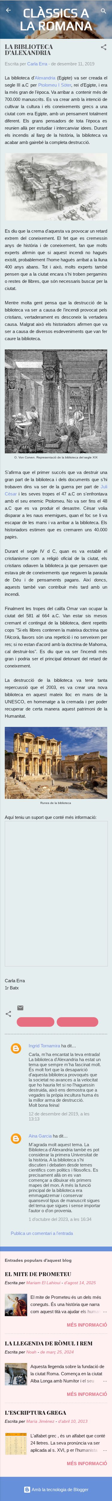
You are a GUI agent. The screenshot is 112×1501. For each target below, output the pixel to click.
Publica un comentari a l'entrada (42, 1233)
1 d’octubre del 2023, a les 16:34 (60, 1219)
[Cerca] (103, 12)
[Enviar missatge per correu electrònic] (20, 1009)
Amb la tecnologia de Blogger (59, 1489)
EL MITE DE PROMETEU (38, 1274)
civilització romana (77, 1021)
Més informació (87, 1324)
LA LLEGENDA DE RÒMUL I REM (49, 1343)
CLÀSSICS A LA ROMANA (56, 19)
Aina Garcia (40, 1135)
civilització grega (35, 1021)
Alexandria (45, 77)
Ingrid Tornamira (44, 1045)
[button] (103, 48)
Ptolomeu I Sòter (54, 85)
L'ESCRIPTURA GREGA (35, 1412)
